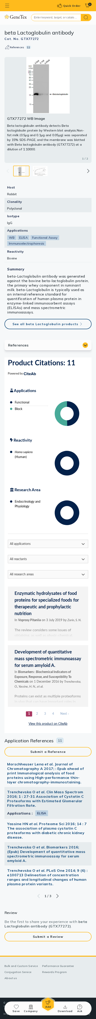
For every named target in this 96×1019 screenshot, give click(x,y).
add (48, 1004)
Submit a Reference (48, 752)
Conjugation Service (17, 972)
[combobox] (56, 17)
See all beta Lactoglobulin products (45, 324)
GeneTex (15, 16)
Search (86, 17)
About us (10, 978)
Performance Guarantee (58, 966)
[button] (88, 171)
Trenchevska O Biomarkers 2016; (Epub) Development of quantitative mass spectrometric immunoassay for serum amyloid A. (46, 854)
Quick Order (71, 5)
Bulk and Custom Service (21, 966)
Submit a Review (48, 937)
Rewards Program (54, 972)
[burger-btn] (7, 5)
